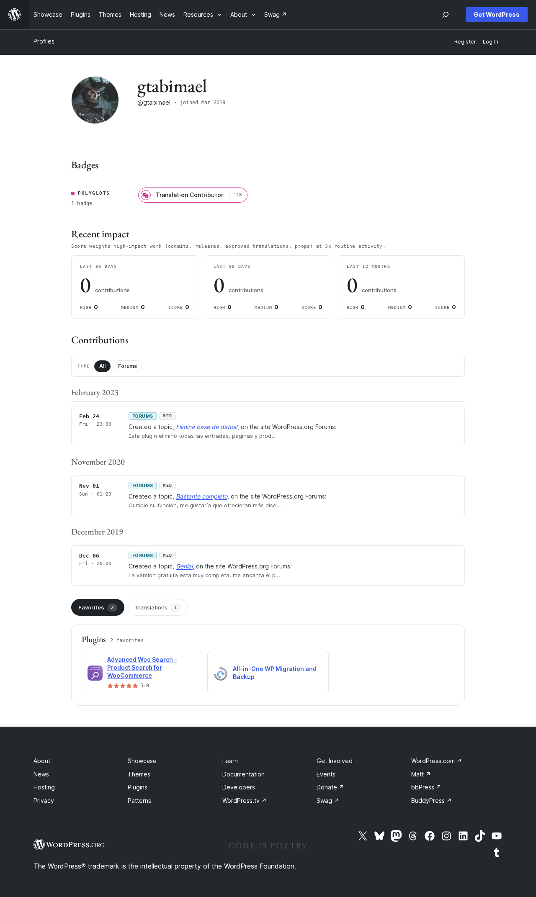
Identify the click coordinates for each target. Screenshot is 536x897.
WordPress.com (436, 760)
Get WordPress (497, 14)
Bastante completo (201, 496)
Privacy (44, 800)
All (102, 366)
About (42, 760)
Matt (421, 774)
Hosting (44, 787)
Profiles (44, 41)
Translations (156, 607)
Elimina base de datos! (206, 426)
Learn (230, 760)
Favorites (96, 607)
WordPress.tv (244, 800)
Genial (184, 566)
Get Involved (335, 760)
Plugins (137, 787)
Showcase (142, 760)
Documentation (243, 774)
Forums (127, 366)
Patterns (139, 800)
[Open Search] (445, 14)
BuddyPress (431, 800)
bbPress (426, 787)
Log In (490, 42)
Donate (330, 787)
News (41, 774)
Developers (238, 787)
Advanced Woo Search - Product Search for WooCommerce (142, 667)
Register (465, 42)
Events (326, 774)
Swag (328, 800)
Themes (139, 774)
